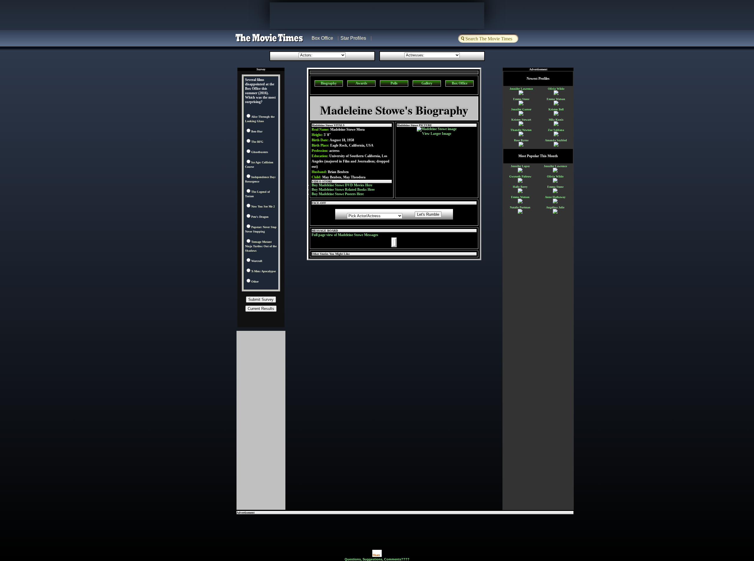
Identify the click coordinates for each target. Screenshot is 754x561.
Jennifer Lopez (520, 166)
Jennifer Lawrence (521, 88)
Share (376, 555)
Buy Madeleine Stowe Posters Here (338, 194)
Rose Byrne (521, 140)
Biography (329, 83)
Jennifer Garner (521, 109)
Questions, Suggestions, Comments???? (377, 559)
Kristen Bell (556, 109)
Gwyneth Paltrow (520, 176)
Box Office (322, 38)
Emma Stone (521, 99)
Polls (394, 83)
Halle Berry (520, 186)
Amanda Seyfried (556, 140)
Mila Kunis (556, 119)
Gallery (426, 83)
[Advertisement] (405, 527)
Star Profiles (353, 38)
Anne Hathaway (555, 197)
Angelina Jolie (555, 207)
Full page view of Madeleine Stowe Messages (345, 235)
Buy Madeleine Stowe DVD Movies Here (342, 185)
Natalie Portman (520, 207)
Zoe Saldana (556, 130)
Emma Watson (556, 99)
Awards (361, 83)
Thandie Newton (521, 130)
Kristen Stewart (521, 119)
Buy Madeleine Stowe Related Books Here (343, 189)
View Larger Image (436, 134)
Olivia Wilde (556, 88)
